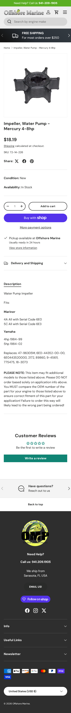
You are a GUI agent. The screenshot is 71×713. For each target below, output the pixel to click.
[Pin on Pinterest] (32, 161)
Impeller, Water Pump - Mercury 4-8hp (34, 48)
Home (7, 48)
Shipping (9, 146)
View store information (23, 247)
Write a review (35, 458)
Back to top (35, 504)
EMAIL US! (35, 586)
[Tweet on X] (16, 161)
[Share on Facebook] (24, 161)
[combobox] (35, 22)
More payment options (35, 227)
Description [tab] (12, 284)
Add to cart (48, 206)
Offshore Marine (21, 703)
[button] (56, 12)
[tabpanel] (35, 328)
